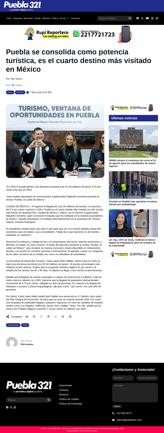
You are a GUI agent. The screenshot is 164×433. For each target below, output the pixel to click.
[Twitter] (142, 18)
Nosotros (64, 394)
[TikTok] (157, 18)
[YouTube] (147, 18)
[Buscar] (130, 18)
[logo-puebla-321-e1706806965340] (22, 6)
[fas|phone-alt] (114, 413)
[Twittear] (41, 316)
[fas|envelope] (114, 419)
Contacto (64, 390)
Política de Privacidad (70, 403)
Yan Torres (16, 78)
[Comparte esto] (34, 316)
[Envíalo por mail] (26, 316)
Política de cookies (69, 399)
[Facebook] (137, 18)
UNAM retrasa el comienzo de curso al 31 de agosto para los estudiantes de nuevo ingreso (132, 163)
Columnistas (65, 385)
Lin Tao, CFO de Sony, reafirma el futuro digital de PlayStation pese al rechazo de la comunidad (132, 242)
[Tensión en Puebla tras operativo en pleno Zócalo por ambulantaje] (133, 172)
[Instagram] (152, 18)
